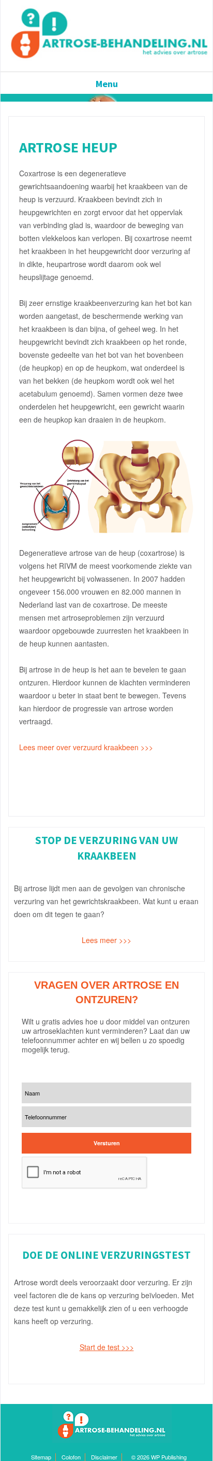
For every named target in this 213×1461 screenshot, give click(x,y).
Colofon (71, 1457)
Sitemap (41, 1457)
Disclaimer (104, 1457)
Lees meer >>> (106, 940)
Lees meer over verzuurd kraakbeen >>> (87, 747)
